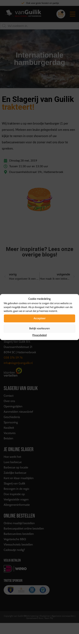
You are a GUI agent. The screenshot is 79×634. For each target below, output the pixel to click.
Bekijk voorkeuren (39, 328)
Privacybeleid (39, 335)
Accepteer (40, 318)
